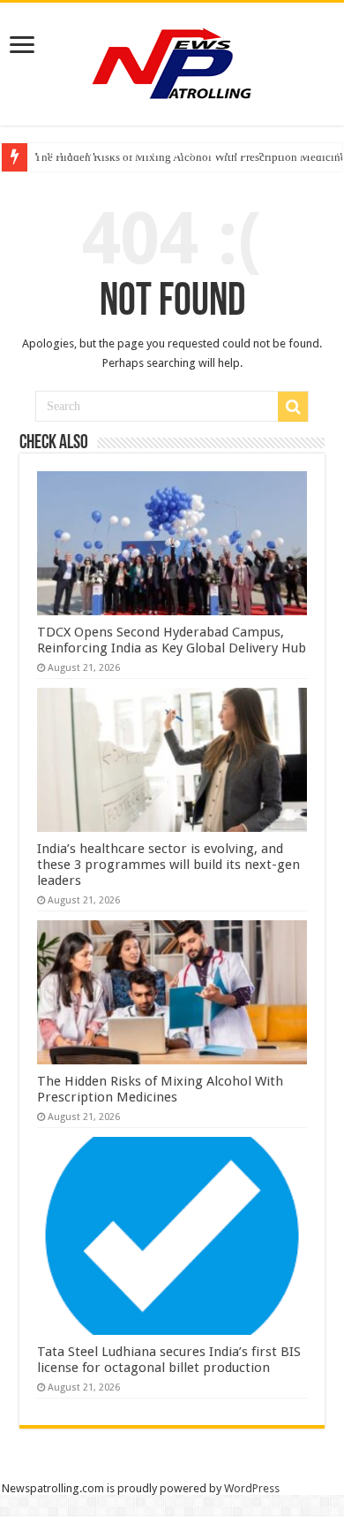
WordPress (252, 1488)
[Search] (293, 407)
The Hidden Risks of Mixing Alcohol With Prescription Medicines (160, 1089)
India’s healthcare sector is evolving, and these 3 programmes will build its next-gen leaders (168, 864)
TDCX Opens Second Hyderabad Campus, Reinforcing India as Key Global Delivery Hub (171, 640)
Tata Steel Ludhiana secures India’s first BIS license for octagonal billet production (169, 1360)
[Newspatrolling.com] (172, 61)
